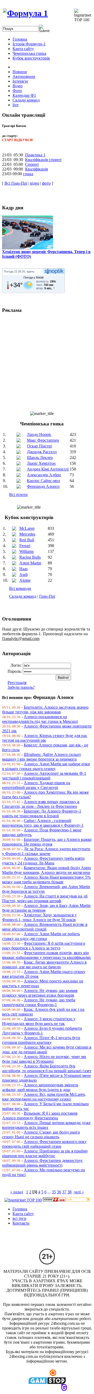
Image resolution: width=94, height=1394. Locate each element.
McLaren (26, 528)
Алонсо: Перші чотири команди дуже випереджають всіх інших (46, 1125)
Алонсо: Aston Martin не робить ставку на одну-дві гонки (41, 936)
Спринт (32, 164)
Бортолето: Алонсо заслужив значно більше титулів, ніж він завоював (45, 709)
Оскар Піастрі (39, 446)
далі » (79, 1192)
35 (54, 1192)
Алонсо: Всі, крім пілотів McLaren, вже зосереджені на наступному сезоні (44, 1096)
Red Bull (26, 540)
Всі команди (20, 588)
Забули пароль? (21, 687)
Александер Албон (44, 475)
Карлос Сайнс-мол (43, 480)
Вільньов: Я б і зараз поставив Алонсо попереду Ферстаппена (40, 1115)
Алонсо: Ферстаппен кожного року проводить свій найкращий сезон (44, 1144)
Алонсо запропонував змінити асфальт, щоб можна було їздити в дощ (40, 1087)
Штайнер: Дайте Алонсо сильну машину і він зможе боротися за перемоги (41, 756)
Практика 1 (35, 155)
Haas (23, 569)
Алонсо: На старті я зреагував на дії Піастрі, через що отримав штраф (44, 898)
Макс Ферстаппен (43, 440)
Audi (23, 574)
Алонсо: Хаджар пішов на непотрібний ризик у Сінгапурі (36, 785)
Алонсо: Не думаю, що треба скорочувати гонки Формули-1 (38, 1002)
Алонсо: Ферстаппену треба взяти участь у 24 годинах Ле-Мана (43, 860)
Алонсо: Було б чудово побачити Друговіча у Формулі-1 (42, 1030)
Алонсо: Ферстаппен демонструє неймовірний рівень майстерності (42, 1162)
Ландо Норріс (39, 434)
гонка (28, 174)
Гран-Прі (47, 596)
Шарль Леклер (40, 457)
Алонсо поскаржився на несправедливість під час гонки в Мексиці (40, 719)
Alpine (25, 580)
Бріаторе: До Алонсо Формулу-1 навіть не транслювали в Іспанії (41, 813)
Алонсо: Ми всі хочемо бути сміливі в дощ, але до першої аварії (46, 1049)
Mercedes (27, 534)
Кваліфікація (36, 169)
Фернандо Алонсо (43, 486)
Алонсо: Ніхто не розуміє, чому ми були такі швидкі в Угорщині (44, 1059)
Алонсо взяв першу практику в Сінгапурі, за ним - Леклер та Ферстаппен (40, 804)
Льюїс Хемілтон (41, 463)
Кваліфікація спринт (43, 159)
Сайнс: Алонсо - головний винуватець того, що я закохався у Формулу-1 (43, 822)
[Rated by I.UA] (54, 1200)
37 (64, 1192)
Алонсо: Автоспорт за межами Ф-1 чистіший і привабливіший (44, 775)
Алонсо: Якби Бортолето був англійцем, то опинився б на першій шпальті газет (46, 1068)
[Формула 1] (25, 13)
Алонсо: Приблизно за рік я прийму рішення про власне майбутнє (45, 1153)
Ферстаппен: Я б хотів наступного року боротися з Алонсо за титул (43, 945)
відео (34, 183)
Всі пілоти (18, 494)
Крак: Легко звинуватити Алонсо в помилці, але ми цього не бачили (44, 964)
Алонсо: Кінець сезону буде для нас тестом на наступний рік (44, 738)
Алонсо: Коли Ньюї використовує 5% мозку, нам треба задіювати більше (46, 879)
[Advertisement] (47, 360)
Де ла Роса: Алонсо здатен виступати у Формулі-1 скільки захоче (46, 851)
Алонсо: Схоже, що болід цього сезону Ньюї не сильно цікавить (41, 1134)
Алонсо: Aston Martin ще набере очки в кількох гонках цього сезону (46, 766)
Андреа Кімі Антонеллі (48, 469)
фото (46, 183)
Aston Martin (30, 563)
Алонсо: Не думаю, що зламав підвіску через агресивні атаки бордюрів (40, 992)
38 (69, 1192)
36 (59, 1192)
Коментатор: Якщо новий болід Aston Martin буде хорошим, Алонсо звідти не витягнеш (46, 870)
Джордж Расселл (42, 452)
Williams (26, 551)
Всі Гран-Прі (15, 183)
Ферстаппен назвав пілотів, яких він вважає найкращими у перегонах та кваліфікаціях (46, 955)
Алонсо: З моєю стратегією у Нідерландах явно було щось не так (38, 1021)
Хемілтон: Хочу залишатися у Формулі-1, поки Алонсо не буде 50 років (39, 917)
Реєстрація (17, 682)
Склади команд (22, 596)
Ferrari (24, 545)
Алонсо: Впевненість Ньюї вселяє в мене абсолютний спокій (44, 926)
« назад (16, 1192)
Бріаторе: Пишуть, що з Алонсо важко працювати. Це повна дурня (47, 841)
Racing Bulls (30, 557)
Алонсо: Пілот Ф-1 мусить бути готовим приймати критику (41, 1040)
